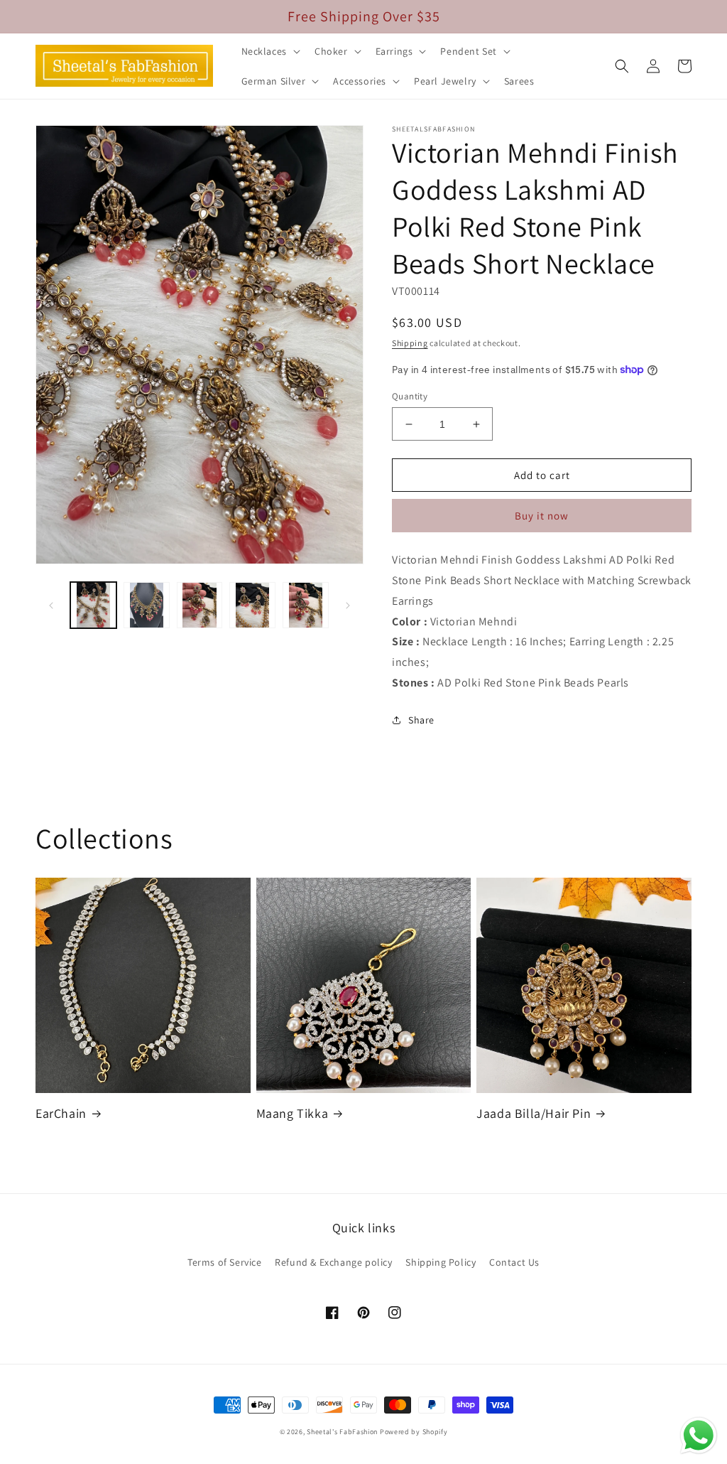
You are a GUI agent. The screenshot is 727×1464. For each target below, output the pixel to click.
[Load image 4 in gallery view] (252, 605)
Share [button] (421, 720)
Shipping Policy (440, 1262)
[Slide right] (348, 605)
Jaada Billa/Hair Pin (533, 1113)
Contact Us (514, 1262)
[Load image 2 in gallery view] (147, 605)
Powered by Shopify (414, 1431)
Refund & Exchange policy (333, 1262)
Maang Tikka (292, 1113)
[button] (269, 51)
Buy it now (542, 515)
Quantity (409, 396)
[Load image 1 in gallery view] (93, 605)
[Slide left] (51, 605)
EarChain (61, 1113)
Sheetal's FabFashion (342, 1431)
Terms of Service (224, 1262)
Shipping (410, 343)
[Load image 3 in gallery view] (200, 605)
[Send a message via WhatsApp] (698, 1435)
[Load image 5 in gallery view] (306, 605)
